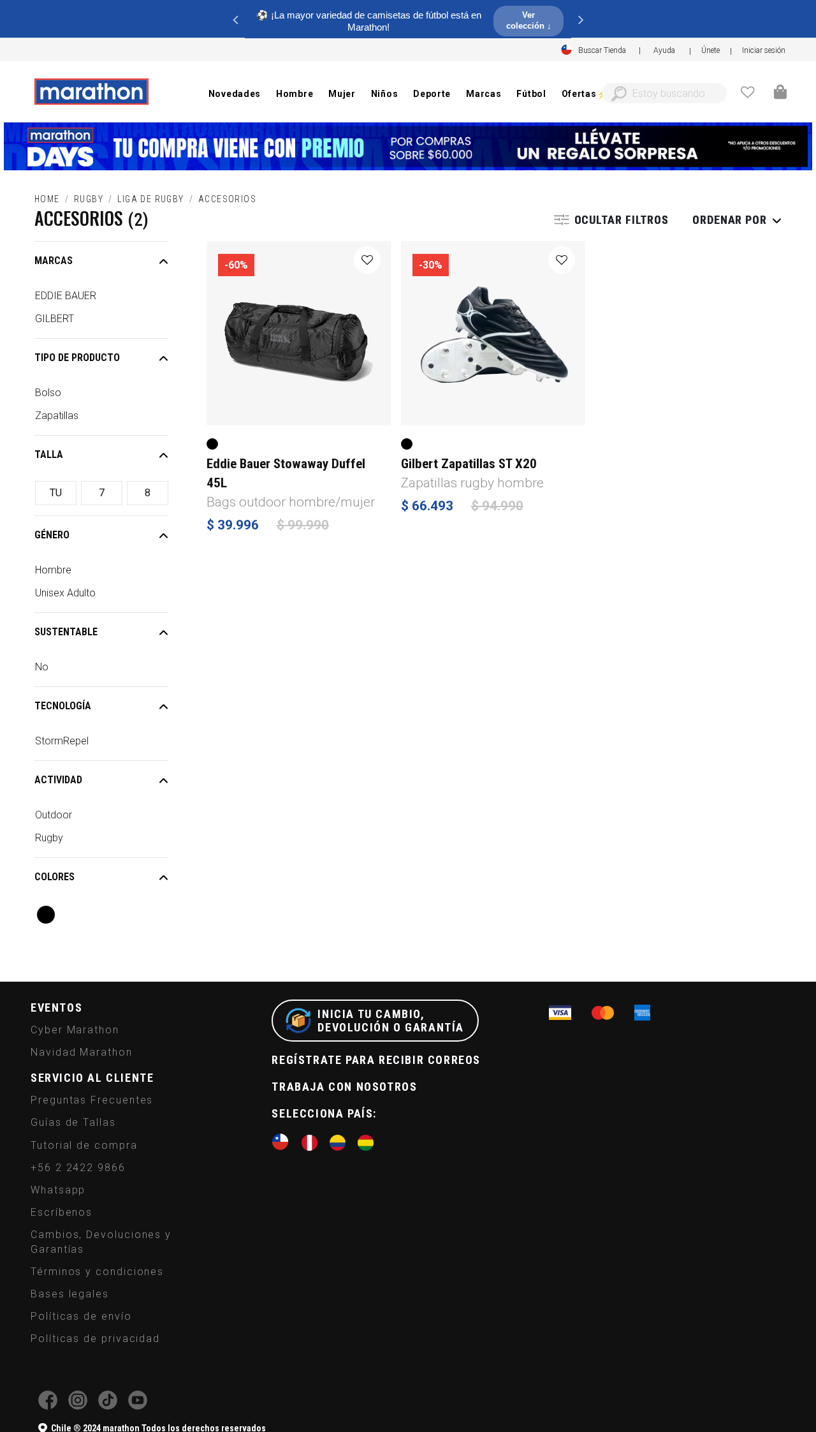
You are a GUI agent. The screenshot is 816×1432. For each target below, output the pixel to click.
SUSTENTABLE (66, 632)
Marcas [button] (483, 94)
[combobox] (664, 93)
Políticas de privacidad (95, 1338)
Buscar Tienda (602, 50)
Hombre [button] (294, 94)
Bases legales (70, 1294)
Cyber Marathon (75, 1030)
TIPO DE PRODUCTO (77, 357)
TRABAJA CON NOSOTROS (344, 1086)
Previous (235, 19)
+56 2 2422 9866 (78, 1168)
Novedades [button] (234, 94)
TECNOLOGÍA (62, 706)
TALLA (48, 454)
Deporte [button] (432, 94)
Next (580, 19)
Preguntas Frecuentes (92, 1100)
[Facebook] (47, 1406)
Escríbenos (61, 1212)
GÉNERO (51, 535)
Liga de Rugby (150, 199)
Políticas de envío (81, 1316)
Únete (710, 50)
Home (47, 199)
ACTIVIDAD (58, 780)
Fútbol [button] (531, 94)
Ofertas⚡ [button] (585, 94)
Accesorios (227, 199)
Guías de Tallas (73, 1122)
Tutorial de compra (84, 1145)
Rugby (88, 199)
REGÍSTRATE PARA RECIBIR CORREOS (376, 1060)
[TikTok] (107, 1406)
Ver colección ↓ (528, 20)
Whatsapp (58, 1190)
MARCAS (53, 261)
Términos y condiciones (97, 1272)
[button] (763, 50)
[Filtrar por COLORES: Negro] (45, 914)
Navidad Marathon (82, 1052)
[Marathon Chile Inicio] (91, 91)
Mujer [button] (342, 94)
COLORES (54, 877)
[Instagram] (77, 1406)
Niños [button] (384, 94)
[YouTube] (137, 1406)
